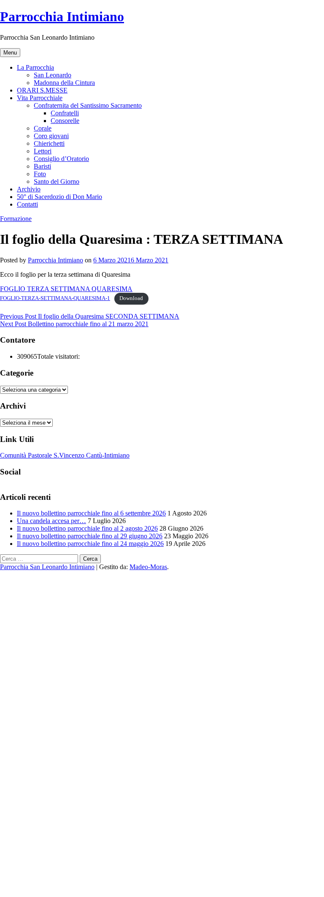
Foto (40, 173)
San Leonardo (52, 75)
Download (131, 298)
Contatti (27, 204)
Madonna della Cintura (64, 82)
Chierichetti (49, 143)
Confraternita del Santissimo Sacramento (88, 105)
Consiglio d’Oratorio (61, 158)
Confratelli (65, 113)
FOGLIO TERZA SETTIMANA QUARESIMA (66, 288)
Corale (42, 128)
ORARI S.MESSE (42, 90)
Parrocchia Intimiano (62, 16)
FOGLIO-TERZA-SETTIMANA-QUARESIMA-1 (55, 298)
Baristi (42, 166)
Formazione (16, 218)
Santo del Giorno (56, 181)
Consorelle (65, 120)
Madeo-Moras (148, 566)
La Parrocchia (35, 67)
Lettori (42, 151)
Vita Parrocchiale (39, 97)
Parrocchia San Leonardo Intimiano (47, 566)
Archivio (28, 189)
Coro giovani (51, 135)
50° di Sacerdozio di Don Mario (59, 196)
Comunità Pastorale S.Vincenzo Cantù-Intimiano (65, 455)
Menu (10, 52)
